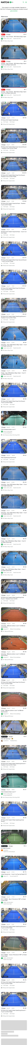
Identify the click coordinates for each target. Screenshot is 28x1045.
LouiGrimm (6, 740)
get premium (13, 11)
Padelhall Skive (13, 740)
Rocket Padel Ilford (7, 433)
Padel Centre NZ (17, 38)
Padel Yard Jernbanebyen (9, 851)
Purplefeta (5, 850)
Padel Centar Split (7, 904)
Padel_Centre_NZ (7, 38)
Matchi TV (5, 876)
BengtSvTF (5, 629)
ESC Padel (5, 122)
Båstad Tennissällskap (15, 629)
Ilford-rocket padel (7, 431)
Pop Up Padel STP (14, 876)
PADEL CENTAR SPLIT (8, 902)
